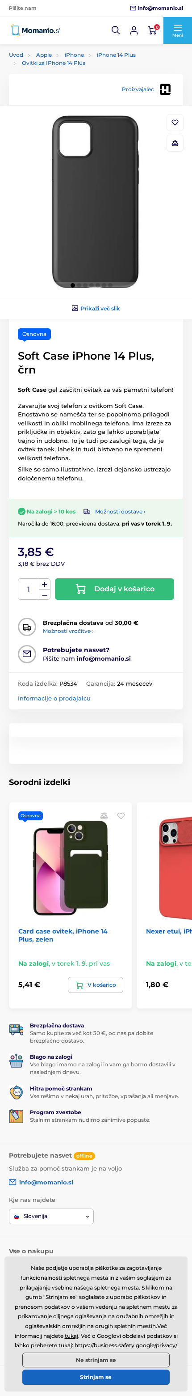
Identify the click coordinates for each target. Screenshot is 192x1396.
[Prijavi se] (134, 30)
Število (28, 589)
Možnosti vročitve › (68, 631)
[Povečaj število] (44, 584)
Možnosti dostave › (120, 511)
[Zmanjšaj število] (44, 594)
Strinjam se (96, 1377)
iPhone (74, 54)
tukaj (71, 1335)
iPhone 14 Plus (116, 54)
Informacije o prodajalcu (54, 698)
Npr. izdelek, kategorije (65, 67)
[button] (116, 30)
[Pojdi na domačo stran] (36, 30)
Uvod (16, 54)
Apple (44, 54)
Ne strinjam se (96, 1360)
